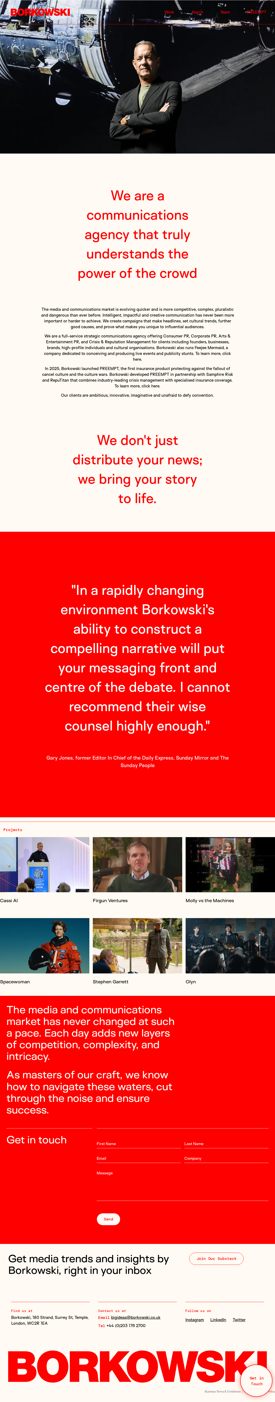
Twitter (239, 1292)
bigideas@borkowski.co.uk (135, 1290)
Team (225, 12)
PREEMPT (256, 12)
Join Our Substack (216, 1231)
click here (150, 386)
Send (108, 1192)
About (197, 12)
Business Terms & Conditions (223, 1364)
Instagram (194, 1292)
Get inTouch (257, 1381)
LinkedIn (218, 1292)
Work (169, 12)
